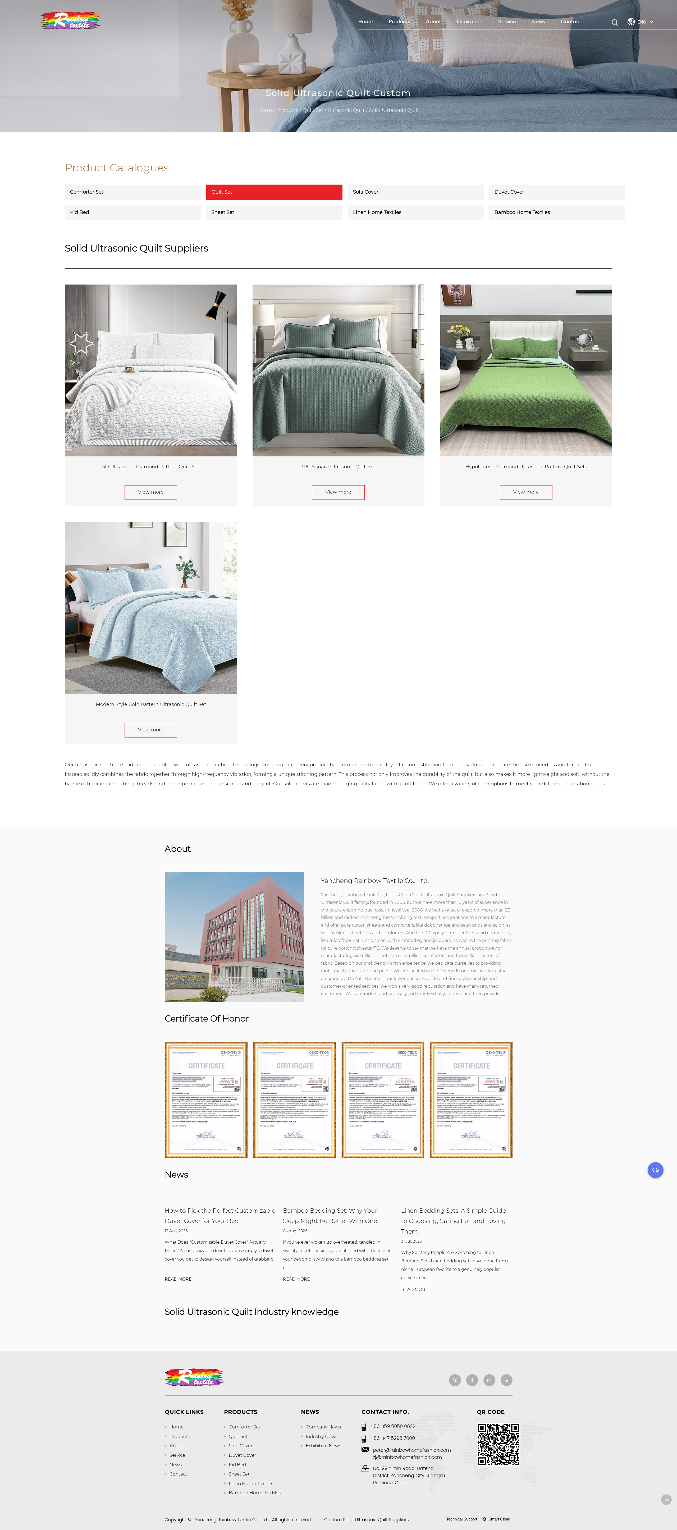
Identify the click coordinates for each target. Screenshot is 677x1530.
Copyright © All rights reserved (238, 1520)
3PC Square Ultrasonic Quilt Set (338, 467)
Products (399, 22)
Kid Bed (79, 212)
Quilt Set (313, 110)
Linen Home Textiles (377, 212)
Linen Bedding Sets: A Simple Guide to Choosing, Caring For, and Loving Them (335, 1221)
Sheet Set (223, 212)
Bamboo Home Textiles (522, 212)
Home (365, 22)
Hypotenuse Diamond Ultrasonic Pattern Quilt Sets (526, 467)
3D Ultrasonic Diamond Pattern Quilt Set (150, 467)
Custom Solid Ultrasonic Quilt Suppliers (366, 1520)
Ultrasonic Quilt (346, 110)
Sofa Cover (365, 192)
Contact (571, 22)
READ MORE (178, 1279)
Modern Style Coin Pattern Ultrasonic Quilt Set (151, 704)
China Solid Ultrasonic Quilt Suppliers (438, 894)
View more (151, 492)
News (538, 22)
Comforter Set (86, 192)
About (433, 22)
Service (507, 22)
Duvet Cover (509, 192)
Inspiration (469, 22)
